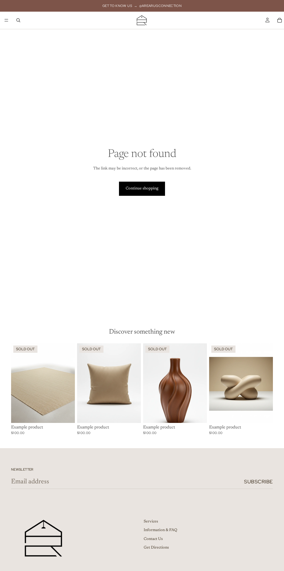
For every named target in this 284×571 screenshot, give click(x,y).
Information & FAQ (160, 530)
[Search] (18, 20)
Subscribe (258, 481)
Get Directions (156, 548)
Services (151, 521)
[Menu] (6, 20)
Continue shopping (142, 189)
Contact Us (153, 539)
